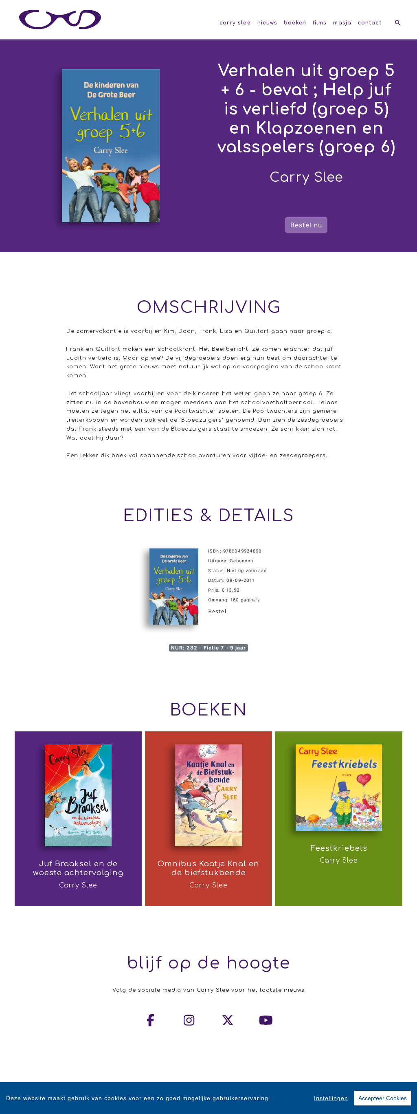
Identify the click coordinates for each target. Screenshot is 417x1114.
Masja (342, 23)
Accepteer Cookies (382, 1098)
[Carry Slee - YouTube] (266, 1020)
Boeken (295, 23)
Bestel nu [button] (306, 225)
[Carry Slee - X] (228, 1020)
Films (320, 23)
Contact (370, 23)
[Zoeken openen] (397, 23)
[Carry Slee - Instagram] (189, 1020)
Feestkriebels (339, 848)
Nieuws (267, 23)
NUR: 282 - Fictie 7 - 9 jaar (208, 648)
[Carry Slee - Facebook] (151, 1020)
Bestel (217, 611)
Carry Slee (235, 23)
